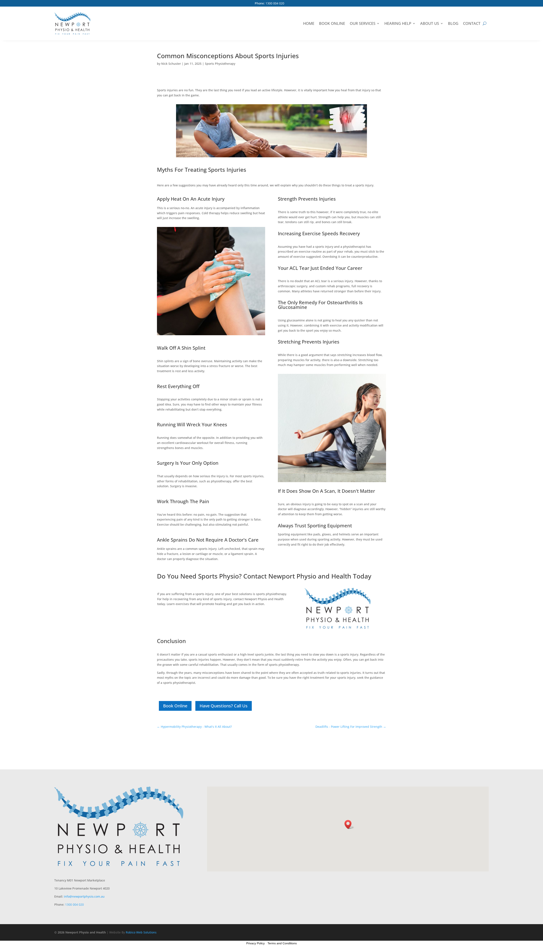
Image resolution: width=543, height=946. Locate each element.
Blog (453, 23)
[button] (349, 824)
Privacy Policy (255, 943)
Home (308, 23)
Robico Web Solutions (141, 932)
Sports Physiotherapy (220, 64)
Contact (471, 23)
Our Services (362, 23)
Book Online (332, 23)
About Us (429, 23)
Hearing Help (397, 23)
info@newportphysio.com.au (84, 896)
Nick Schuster (171, 64)
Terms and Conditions (282, 943)
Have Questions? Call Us (224, 706)
